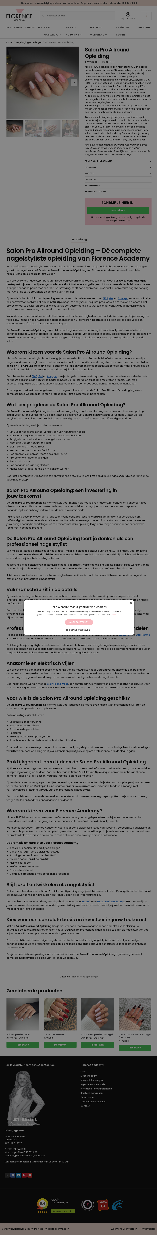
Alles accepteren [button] (77, 622)
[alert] (78, 617)
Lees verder (115, 614)
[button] (78, 629)
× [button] (129, 603)
